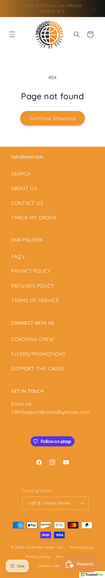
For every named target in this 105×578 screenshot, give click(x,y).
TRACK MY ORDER (33, 217)
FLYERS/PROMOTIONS (38, 354)
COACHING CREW (32, 339)
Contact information (55, 566)
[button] (12, 34)
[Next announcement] (94, 9)
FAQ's (18, 256)
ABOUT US (24, 188)
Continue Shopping (52, 118)
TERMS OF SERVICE (35, 300)
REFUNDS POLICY (32, 286)
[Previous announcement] (11, 9)
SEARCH (21, 173)
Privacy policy (37, 557)
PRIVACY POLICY (30, 271)
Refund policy (82, 547)
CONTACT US (27, 203)
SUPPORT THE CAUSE (37, 368)
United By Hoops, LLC (44, 547)
